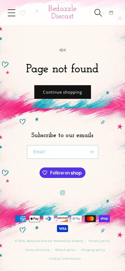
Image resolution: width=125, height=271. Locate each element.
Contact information (65, 258)
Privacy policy (99, 241)
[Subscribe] (91, 152)
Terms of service (37, 250)
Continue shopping (62, 92)
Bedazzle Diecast (40, 241)
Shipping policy (93, 250)
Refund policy (65, 250)
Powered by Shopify (68, 241)
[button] (11, 12)
